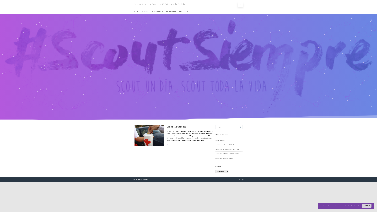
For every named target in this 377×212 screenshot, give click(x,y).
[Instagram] (242, 179)
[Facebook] (239, 179)
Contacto (183, 11)
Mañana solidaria (220, 140)
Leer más (169, 144)
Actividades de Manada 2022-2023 (225, 145)
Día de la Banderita (176, 127)
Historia (145, 11)
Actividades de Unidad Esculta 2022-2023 (227, 153)
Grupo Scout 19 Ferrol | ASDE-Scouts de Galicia (159, 4)
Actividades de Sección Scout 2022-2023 (227, 149)
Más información (355, 206)
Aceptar (366, 206)
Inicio (136, 11)
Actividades (171, 11)
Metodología (157, 11)
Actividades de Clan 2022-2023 (224, 158)
